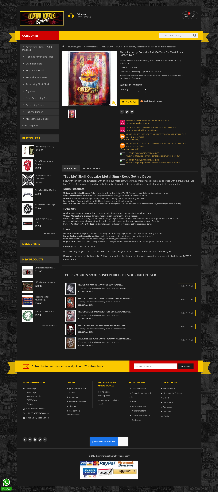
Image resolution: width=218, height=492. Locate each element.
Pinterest (132, 112)
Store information (34, 382)
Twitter (30, 439)
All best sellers (50, 233)
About (134, 401)
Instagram (45, 439)
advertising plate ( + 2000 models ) (37, 48)
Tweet (127, 112)
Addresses (167, 407)
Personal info (169, 388)
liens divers (31, 243)
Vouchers (167, 411)
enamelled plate (32, 63)
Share (122, 112)
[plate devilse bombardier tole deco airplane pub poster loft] (70, 316)
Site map (73, 406)
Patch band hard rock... (45, 190)
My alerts (164, 416)
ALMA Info (73, 397)
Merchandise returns (172, 393)
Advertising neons (33, 104)
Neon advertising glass (35, 98)
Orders (166, 397)
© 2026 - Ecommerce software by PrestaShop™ (109, 455)
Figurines (28, 91)
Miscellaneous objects (35, 118)
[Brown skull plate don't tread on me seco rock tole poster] (70, 343)
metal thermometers (34, 77)
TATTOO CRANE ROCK (85, 246)
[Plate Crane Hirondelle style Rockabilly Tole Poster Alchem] (70, 329)
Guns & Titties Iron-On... (45, 311)
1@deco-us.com (42, 417)
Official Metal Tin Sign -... (45, 282)
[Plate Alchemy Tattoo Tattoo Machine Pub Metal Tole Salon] (70, 302)
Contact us (136, 420)
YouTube (35, 439)
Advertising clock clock (35, 84)
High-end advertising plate (37, 56)
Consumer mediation (141, 415)
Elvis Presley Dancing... (45, 146)
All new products (49, 325)
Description (71, 168)
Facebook (25, 439)
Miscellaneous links (77, 401)
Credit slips (168, 402)
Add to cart (129, 102)
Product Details (92, 168)
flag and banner (32, 111)
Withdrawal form (139, 410)
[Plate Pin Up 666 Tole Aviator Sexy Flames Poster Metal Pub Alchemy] (70, 289)
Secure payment (139, 406)
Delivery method (139, 388)
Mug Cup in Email (33, 70)
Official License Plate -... (45, 267)
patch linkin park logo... (45, 204)
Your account (168, 382)
